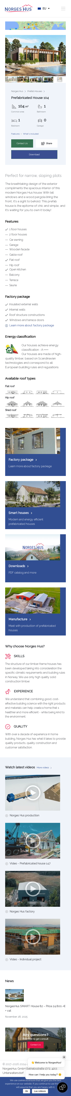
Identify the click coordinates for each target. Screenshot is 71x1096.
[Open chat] (62, 1087)
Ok (26, 1091)
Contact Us (22, 143)
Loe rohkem (40, 1091)
